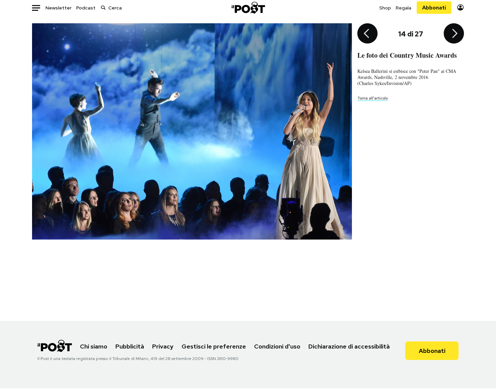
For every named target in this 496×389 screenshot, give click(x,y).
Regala (403, 8)
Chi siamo (93, 346)
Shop (385, 8)
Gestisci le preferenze (214, 346)
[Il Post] (248, 7)
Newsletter (59, 8)
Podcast (85, 8)
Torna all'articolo (372, 98)
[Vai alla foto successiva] (454, 34)
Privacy (162, 346)
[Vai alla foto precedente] (367, 34)
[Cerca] (103, 7)
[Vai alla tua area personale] (460, 7)
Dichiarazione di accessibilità (349, 346)
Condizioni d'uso (277, 346)
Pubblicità (129, 346)
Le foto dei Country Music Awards (407, 55)
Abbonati (434, 7)
